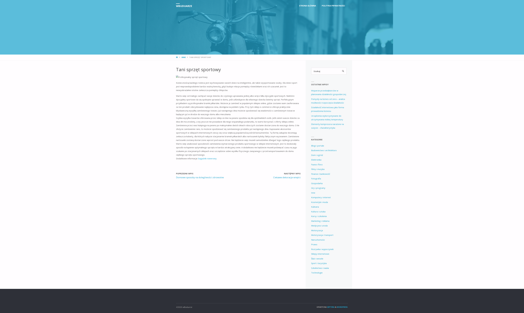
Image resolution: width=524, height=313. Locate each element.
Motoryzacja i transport (322, 235)
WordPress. (342, 307)
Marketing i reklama (320, 221)
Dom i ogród (317, 155)
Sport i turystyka (319, 263)
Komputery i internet (321, 197)
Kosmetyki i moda (319, 202)
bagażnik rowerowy (207, 158)
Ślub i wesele (317, 258)
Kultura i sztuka (318, 211)
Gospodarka (317, 183)
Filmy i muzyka (317, 169)
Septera (331, 307)
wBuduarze (184, 6)
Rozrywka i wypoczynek (322, 249)
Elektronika (316, 159)
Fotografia (316, 178)
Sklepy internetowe (320, 253)
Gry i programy (318, 188)
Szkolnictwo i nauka (320, 268)
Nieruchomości (318, 239)
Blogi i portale (317, 145)
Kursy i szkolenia (319, 216)
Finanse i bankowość (320, 174)
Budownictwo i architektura (324, 150)
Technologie (317, 272)
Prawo (314, 244)
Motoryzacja (317, 230)
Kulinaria (315, 206)
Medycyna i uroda (319, 225)
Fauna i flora (316, 164)
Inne (183, 57)
